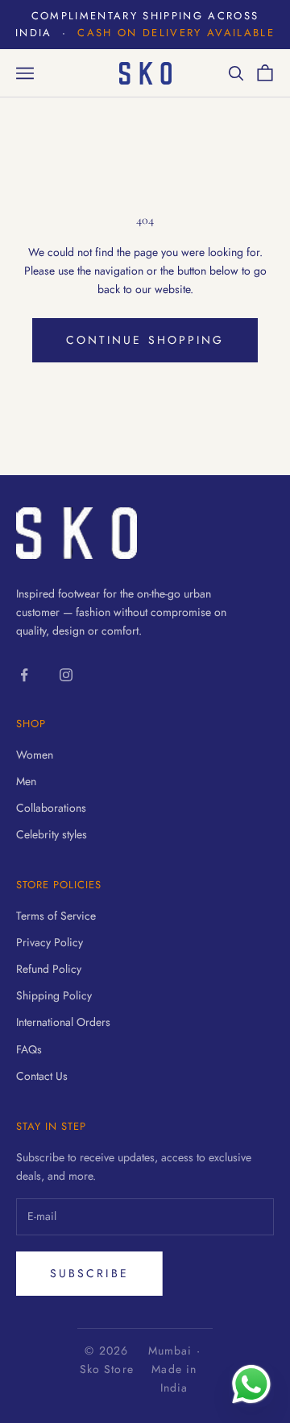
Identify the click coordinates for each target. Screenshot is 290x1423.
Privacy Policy (49, 942)
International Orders (63, 1022)
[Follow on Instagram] (66, 675)
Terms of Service (56, 916)
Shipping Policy (54, 995)
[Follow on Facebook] (24, 675)
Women (34, 755)
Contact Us (42, 1076)
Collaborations (51, 808)
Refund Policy (48, 969)
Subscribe (89, 1273)
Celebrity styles (51, 834)
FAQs (29, 1049)
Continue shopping (145, 340)
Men (26, 781)
